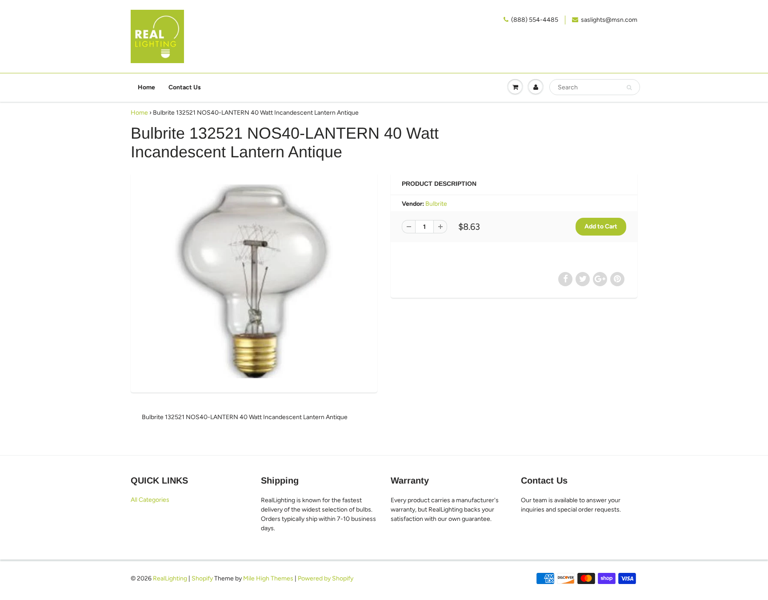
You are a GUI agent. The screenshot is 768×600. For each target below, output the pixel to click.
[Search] (629, 87)
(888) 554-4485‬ (534, 20)
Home (146, 87)
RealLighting (170, 578)
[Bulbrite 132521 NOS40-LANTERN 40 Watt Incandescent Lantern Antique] (254, 281)
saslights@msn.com (609, 20)
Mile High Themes (268, 578)
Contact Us (184, 87)
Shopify (202, 578)
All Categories (150, 500)
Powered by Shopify (325, 578)
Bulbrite (436, 204)
